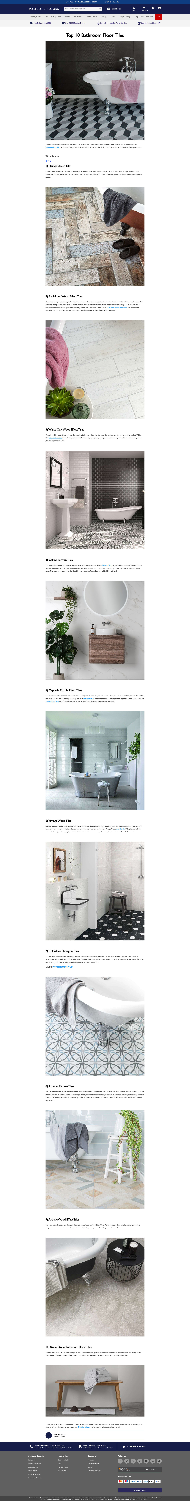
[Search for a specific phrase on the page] (100, 9)
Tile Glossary (62, 1470)
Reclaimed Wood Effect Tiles (117, 307)
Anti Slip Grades (63, 1467)
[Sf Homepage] (44, 9)
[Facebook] (120, 1461)
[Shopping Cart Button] (159, 8)
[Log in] (153, 8)
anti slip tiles (120, 829)
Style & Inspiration (63, 1460)
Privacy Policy (74, 1499)
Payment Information (34, 1474)
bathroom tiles (88, 698)
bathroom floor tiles (53, 147)
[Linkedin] (153, 1461)
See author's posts (59, 1436)
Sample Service (33, 1467)
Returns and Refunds (35, 1478)
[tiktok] (159, 1461)
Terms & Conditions (94, 1470)
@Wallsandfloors (83, 1427)
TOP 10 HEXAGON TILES (63, 967)
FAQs (59, 1463)
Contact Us (31, 1460)
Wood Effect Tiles (55, 438)
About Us (91, 1460)
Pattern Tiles (106, 565)
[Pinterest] (140, 1461)
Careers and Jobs (93, 1463)
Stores (90, 1467)
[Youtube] (146, 1461)
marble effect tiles (52, 701)
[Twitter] (126, 1461)
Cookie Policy (84, 1499)
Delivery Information (34, 1463)
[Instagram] (133, 1461)
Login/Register (32, 1470)
